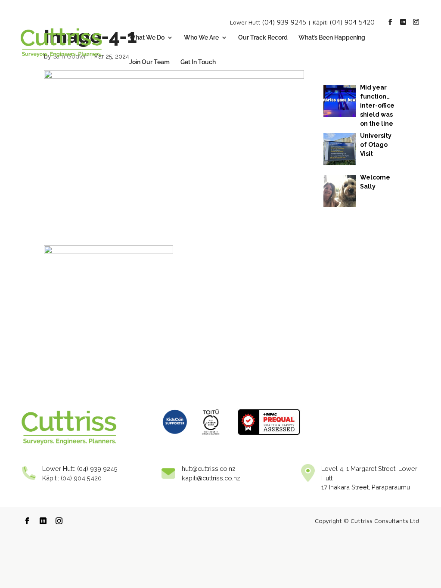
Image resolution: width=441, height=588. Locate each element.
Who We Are (201, 37)
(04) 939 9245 (284, 22)
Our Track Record (263, 37)
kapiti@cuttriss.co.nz (211, 478)
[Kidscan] (174, 437)
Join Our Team (149, 62)
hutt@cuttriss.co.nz (209, 468)
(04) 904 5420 (352, 22)
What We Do (147, 37)
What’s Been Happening (331, 37)
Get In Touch (198, 62)
